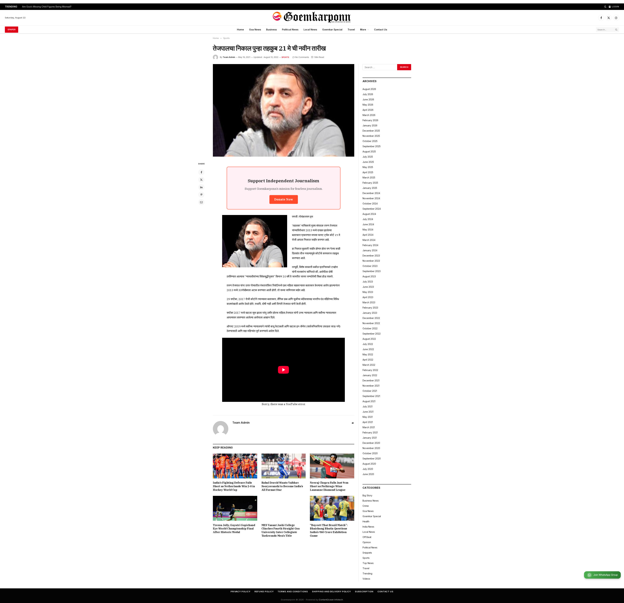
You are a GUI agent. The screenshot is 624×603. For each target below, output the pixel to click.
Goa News (255, 29)
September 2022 (372, 333)
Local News (310, 29)
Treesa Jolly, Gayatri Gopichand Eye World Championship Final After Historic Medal (234, 528)
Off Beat (367, 537)
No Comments (302, 57)
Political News (290, 29)
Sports (285, 57)
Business (271, 29)
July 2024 (368, 219)
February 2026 (370, 120)
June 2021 (368, 411)
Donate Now (283, 199)
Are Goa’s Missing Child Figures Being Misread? (47, 6)
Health (366, 521)
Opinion (367, 542)
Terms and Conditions (293, 591)
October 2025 (370, 141)
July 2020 (368, 469)
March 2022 (369, 364)
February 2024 (370, 245)
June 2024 (368, 224)
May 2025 (368, 167)
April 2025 (368, 172)
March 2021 (369, 427)
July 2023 (368, 281)
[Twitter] (201, 180)
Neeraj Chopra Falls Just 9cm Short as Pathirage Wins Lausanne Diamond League (329, 486)
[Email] (201, 202)
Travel (351, 29)
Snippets (367, 552)
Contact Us (380, 29)
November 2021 (371, 385)
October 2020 (370, 453)
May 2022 (368, 354)
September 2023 (372, 271)
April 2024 (368, 234)
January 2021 (370, 437)
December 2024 (371, 193)
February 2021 (370, 432)
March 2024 (369, 240)
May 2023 (368, 292)
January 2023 (370, 312)
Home (240, 29)
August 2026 (369, 89)
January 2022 (370, 375)
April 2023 (368, 297)
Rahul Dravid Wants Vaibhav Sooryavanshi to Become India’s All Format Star (282, 486)
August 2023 (369, 276)
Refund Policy (264, 591)
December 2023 (371, 255)
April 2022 (368, 359)
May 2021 (368, 416)
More (363, 29)
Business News (371, 500)
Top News (368, 563)
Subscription (364, 591)
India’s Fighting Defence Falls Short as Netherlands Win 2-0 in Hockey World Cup (234, 486)
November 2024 (371, 198)
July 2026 (368, 94)
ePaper (11, 29)
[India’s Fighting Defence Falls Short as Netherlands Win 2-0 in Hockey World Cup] (235, 466)
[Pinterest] (201, 195)
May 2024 (368, 229)
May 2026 (368, 104)
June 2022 (368, 349)
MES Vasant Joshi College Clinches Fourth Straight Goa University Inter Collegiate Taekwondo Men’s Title (280, 530)
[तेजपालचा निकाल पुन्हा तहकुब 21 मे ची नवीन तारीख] (283, 110)
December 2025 (371, 130)
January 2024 (370, 250)
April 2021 (368, 422)
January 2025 (370, 188)
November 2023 (371, 260)
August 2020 (369, 463)
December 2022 (371, 318)
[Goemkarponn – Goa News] (312, 18)
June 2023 (368, 286)
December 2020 (371, 443)
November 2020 (371, 448)
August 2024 (369, 214)
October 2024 (370, 203)
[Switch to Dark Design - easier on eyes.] (605, 7)
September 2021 (371, 396)
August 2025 (369, 151)
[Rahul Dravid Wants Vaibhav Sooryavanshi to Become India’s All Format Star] (283, 466)
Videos (366, 578)
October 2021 (370, 390)
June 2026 (368, 99)
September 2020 (372, 458)
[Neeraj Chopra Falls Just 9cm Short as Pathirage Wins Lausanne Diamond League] (332, 466)
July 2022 (368, 344)
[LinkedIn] (201, 187)
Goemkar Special (332, 29)
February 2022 (370, 370)
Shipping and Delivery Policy (331, 591)
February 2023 (370, 307)
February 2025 (370, 182)
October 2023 (370, 266)
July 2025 (368, 156)
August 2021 (369, 401)
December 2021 (371, 380)
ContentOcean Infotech (331, 599)
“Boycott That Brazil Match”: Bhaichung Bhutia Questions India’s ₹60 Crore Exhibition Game (328, 530)
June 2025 (368, 162)
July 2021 (367, 406)
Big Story (367, 495)
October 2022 (370, 328)
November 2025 (371, 135)
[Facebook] (201, 172)
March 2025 (369, 177)
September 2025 (372, 146)
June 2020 (368, 474)
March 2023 (369, 302)
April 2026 (368, 109)
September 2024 (372, 208)
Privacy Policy (240, 591)
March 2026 (369, 115)
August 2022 (369, 338)
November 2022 (371, 323)
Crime (366, 505)
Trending (367, 573)
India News (368, 526)
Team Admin (229, 57)
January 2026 (370, 125)
